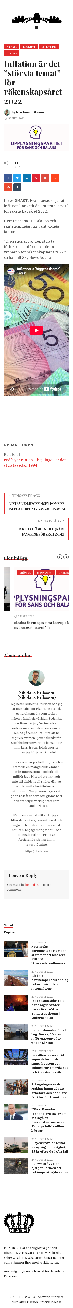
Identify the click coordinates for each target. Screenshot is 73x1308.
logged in (32, 885)
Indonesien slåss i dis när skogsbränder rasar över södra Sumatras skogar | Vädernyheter (47, 1009)
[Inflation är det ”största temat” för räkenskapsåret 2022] (36, 137)
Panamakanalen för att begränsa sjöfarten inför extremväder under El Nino (49, 1036)
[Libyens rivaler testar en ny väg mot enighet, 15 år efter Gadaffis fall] (16, 1145)
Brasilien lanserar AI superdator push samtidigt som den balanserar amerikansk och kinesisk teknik (49, 1063)
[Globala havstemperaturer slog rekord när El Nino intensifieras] (16, 977)
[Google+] (45, 178)
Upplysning (49, 46)
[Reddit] (55, 178)
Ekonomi (29, 46)
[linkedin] (27, 178)
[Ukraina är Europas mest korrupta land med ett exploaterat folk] (36, 589)
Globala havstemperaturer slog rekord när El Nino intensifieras (49, 982)
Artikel (12, 46)
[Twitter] (17, 178)
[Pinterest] (36, 178)
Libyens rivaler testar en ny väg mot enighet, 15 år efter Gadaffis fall (49, 1147)
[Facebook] (8, 178)
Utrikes (12, 53)
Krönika (15, 572)
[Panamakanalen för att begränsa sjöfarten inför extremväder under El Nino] (16, 1032)
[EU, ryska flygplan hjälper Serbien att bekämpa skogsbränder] (16, 1165)
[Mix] (8, 187)
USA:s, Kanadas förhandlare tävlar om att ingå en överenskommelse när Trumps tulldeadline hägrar (49, 1120)
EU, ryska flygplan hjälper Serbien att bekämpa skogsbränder (49, 1168)
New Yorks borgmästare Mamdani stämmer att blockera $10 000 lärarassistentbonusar (49, 954)
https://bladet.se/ (36, 851)
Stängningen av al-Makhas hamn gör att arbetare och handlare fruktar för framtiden (49, 1090)
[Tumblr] (17, 187)
